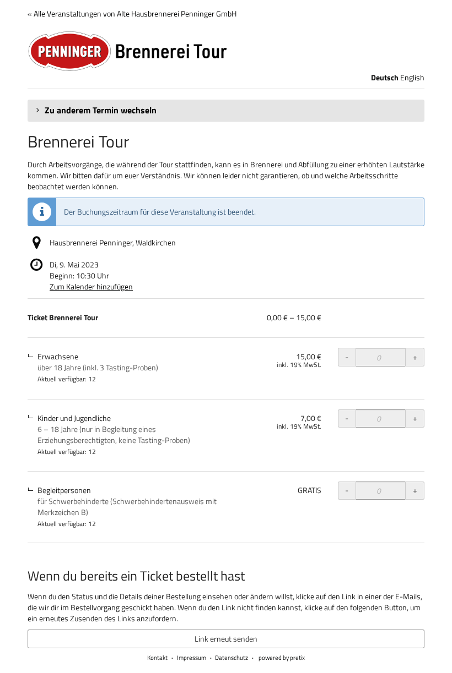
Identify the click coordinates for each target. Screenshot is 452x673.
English (412, 77)
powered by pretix (282, 657)
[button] (226, 110)
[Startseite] (226, 51)
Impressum (191, 657)
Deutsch (385, 77)
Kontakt (157, 657)
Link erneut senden (226, 638)
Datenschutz (231, 657)
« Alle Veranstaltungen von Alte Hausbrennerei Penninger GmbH (132, 13)
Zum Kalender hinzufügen (91, 286)
